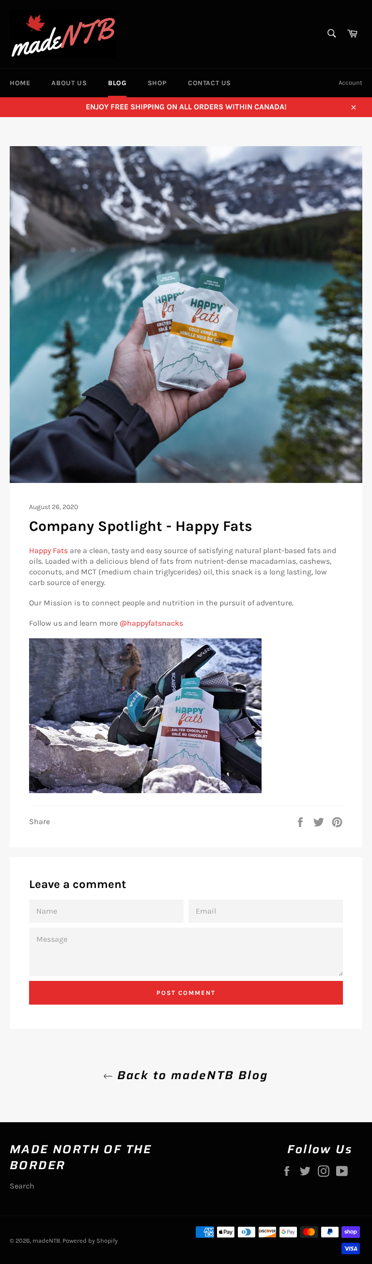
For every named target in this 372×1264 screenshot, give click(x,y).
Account (350, 82)
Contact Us (209, 83)
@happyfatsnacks (151, 623)
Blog (117, 83)
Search (22, 1185)
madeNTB (46, 1240)
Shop (157, 83)
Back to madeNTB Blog (190, 1075)
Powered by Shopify (90, 1240)
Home (20, 83)
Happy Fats (48, 550)
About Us (69, 83)
